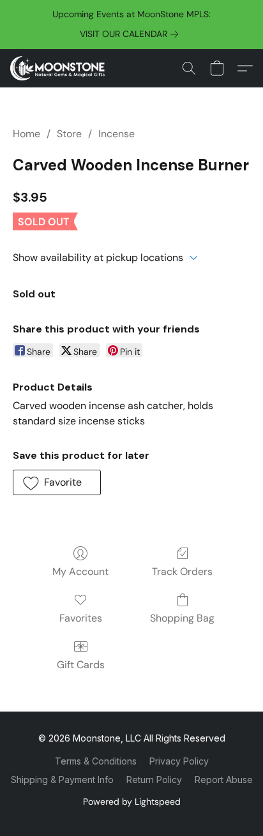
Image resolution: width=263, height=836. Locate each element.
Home (26, 133)
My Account (80, 571)
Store (69, 133)
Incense (116, 133)
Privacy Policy (179, 761)
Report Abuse (224, 779)
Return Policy (154, 779)
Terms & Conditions (96, 761)
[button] (60, 68)
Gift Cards (81, 664)
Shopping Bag (182, 618)
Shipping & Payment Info (62, 779)
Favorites (80, 618)
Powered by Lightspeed (132, 801)
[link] (131, 33)
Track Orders (182, 571)
